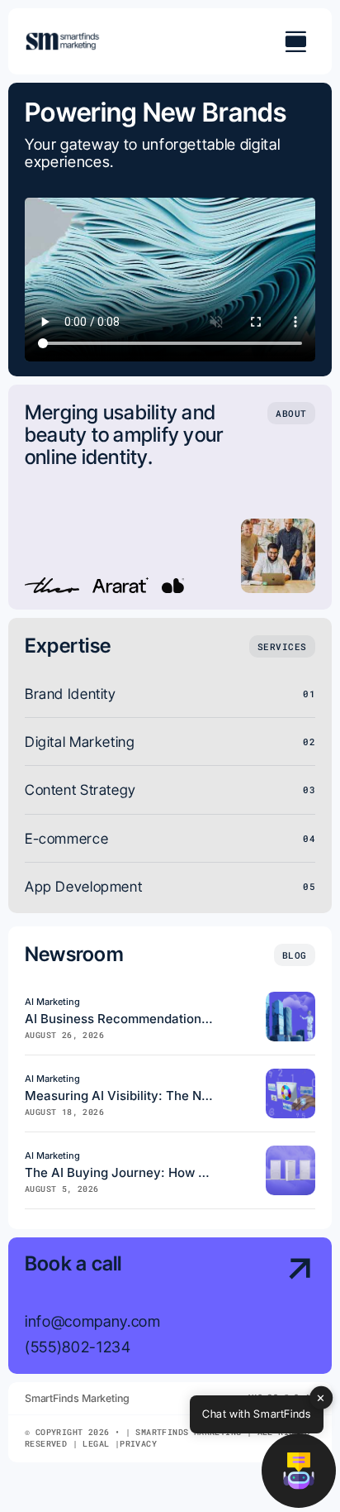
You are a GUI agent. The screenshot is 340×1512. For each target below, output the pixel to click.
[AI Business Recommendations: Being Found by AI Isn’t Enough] (290, 998)
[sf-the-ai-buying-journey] (290, 1152)
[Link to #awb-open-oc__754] (295, 41)
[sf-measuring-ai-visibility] (290, 1075)
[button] (299, 1470)
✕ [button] (321, 1397)
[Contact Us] (282, 1307)
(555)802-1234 (78, 1346)
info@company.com (93, 1321)
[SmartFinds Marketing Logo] (63, 38)
